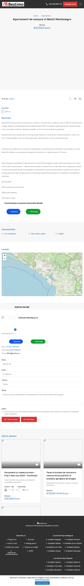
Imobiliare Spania (54, 562)
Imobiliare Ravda (54, 551)
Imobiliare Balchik (54, 543)
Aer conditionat (10, 234)
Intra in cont (12, 543)
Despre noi (12, 539)
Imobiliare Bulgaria (54, 539)
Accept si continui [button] (42, 583)
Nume (4, 360)
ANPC (31, 551)
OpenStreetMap (71, 295)
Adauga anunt (31, 543)
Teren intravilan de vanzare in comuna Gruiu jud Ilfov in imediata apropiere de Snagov (61, 475)
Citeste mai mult (42, 580)
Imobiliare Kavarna (73, 539)
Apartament (46, 16)
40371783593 (15, 350)
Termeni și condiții (31, 547)
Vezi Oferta (21, 462)
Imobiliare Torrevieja (54, 566)
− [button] (4, 258)
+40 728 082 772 (55, 4)
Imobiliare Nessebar (73, 551)
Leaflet (63, 295)
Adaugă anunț (70, 4)
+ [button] (4, 255)
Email (4, 370)
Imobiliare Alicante (73, 562)
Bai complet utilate (38, 234)
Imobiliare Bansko (73, 547)
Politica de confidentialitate (11, 553)
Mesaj (4, 390)
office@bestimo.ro (13, 353)
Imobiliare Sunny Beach (73, 543)
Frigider (61, 234)
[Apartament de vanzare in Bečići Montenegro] (42, 271)
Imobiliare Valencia (73, 570)
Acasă (35, 16)
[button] (13, 211)
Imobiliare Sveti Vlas (54, 547)
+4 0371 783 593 (12, 347)
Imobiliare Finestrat (73, 566)
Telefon (4, 380)
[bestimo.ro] (13, 5)
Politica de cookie (12, 547)
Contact (31, 539)
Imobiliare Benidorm (54, 570)
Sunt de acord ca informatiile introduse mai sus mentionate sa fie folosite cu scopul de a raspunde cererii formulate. (41, 413)
